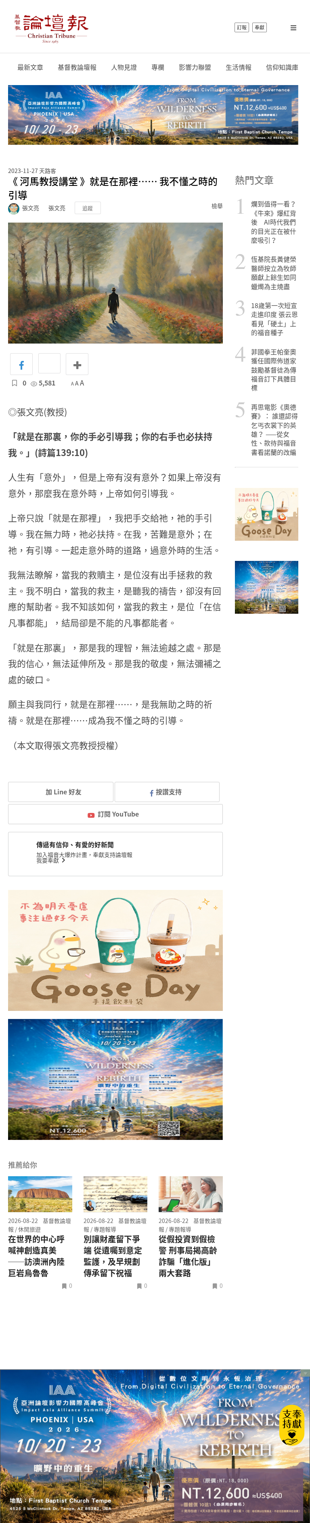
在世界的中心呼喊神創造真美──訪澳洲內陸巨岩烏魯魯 (36, 1256)
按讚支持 (169, 791)
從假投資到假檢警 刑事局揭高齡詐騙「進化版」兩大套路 (188, 1256)
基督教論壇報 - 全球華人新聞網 (51, 27)
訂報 (242, 27)
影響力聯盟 (195, 67)
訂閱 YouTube (118, 814)
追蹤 (87, 208)
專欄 (157, 67)
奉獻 (259, 27)
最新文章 (30, 67)
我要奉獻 (48, 860)
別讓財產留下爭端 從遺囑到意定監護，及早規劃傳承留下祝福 (113, 1256)
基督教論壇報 (77, 67)
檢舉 (217, 206)
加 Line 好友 (63, 791)
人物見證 (124, 67)
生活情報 (238, 67)
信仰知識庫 (282, 67)
